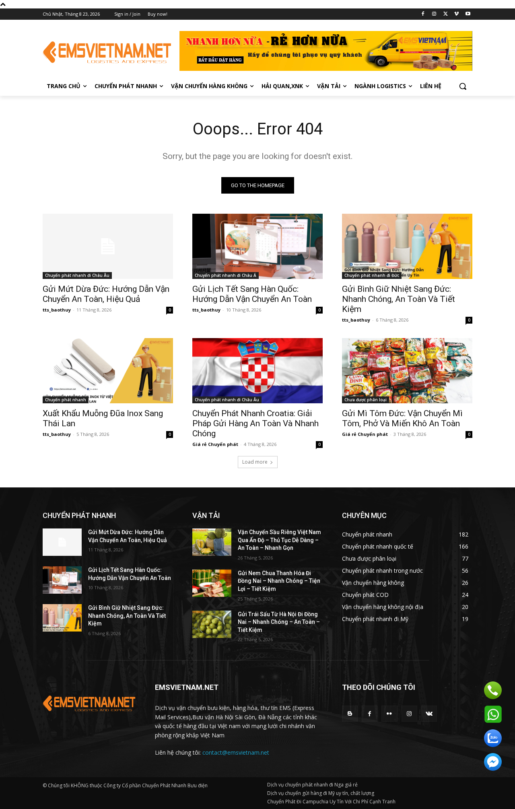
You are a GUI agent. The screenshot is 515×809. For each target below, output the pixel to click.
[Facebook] (423, 14)
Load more (255, 461)
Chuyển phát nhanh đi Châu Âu (77, 275)
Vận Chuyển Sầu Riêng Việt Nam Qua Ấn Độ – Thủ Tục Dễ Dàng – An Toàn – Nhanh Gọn (279, 540)
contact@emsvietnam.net (235, 752)
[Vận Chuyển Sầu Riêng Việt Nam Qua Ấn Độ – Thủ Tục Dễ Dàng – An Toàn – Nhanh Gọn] (211, 542)
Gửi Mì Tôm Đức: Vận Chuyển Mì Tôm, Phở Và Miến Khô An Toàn (402, 418)
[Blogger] (350, 713)
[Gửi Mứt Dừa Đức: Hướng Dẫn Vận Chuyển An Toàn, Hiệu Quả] (108, 246)
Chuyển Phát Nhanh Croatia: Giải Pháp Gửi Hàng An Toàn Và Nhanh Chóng (255, 423)
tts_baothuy (57, 310)
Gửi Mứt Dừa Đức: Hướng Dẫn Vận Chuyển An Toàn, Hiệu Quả (106, 294)
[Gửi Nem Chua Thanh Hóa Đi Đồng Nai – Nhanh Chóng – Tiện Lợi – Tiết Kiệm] (211, 583)
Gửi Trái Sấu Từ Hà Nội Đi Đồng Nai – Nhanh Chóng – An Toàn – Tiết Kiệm (279, 622)
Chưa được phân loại (365, 399)
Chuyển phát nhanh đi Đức (371, 275)
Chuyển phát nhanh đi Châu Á (225, 275)
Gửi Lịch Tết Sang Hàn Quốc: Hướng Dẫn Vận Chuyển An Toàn (252, 294)
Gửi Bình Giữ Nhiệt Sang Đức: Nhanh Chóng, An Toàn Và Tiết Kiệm (398, 299)
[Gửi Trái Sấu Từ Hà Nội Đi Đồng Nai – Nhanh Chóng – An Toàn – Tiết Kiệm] (211, 624)
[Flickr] (389, 713)
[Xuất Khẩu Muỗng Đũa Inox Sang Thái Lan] (108, 370)
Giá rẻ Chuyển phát (215, 444)
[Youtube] (467, 14)
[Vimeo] (456, 14)
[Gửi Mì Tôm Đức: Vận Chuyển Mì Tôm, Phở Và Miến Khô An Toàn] (407, 370)
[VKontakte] (429, 713)
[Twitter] (445, 14)
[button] (462, 86)
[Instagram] (434, 14)
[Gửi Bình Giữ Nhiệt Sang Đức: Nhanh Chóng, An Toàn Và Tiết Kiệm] (407, 246)
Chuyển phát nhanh (65, 399)
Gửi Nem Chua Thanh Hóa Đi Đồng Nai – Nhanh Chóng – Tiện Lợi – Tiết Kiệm (279, 581)
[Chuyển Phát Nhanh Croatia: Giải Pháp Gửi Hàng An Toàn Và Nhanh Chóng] (257, 370)
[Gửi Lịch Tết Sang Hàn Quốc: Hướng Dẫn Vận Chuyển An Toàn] (257, 246)
